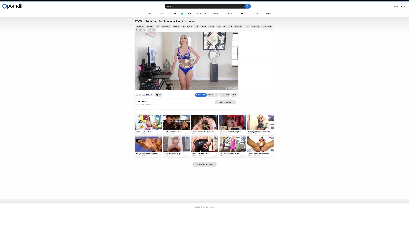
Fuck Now (243, 14)
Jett (224, 26)
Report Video (224, 95)
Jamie (219, 26)
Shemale (256, 14)
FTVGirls (211, 26)
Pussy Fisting (140, 30)
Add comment (225, 102)
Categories (201, 14)
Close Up (176, 26)
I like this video (137, 95)
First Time (150, 26)
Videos (151, 14)
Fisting (189, 26)
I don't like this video (140, 95)
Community (229, 14)
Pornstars (215, 14)
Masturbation (166, 26)
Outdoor (203, 26)
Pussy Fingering (267, 26)
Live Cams (187, 14)
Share (234, 95)
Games (267, 14)
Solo (157, 26)
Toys (183, 26)
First (230, 26)
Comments (142, 101)
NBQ (247, 26)
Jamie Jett (140, 26)
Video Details (212, 95)
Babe (196, 26)
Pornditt (200, 207)
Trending (163, 14)
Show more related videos (204, 164)
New (174, 14)
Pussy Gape (255, 26)
